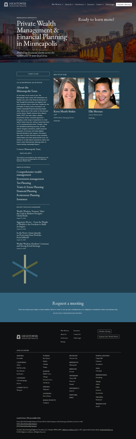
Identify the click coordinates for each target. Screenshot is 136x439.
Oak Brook (46, 383)
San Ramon (20, 374)
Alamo (19, 365)
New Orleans (47, 396)
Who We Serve (65, 331)
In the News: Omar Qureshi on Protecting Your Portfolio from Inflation (29, 235)
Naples (45, 361)
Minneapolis (73, 365)
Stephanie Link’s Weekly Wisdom (108, 337)
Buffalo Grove (47, 374)
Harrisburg (99, 377)
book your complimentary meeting (67, 313)
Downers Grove (47, 380)
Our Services (64, 338)
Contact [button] (99, 4)
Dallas (97, 387)
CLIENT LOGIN (33, 74)
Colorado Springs (22, 380)
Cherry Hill (72, 378)
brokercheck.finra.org (106, 430)
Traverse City (73, 358)
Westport (19, 390)
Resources (90, 4)
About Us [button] (68, 4)
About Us (63, 334)
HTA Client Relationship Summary (27, 424)
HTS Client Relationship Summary (27, 426)
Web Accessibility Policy (34, 418)
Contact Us (77, 334)
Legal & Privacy (21, 418)
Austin (98, 384)
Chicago (45, 377)
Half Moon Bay (21, 368)
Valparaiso (46, 389)
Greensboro (99, 364)
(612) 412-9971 (26, 153)
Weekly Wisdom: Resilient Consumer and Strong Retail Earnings (33, 244)
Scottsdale (20, 358)
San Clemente (21, 371)
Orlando (45, 364)
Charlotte (99, 361)
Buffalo (71, 397)
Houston (98, 390)
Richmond (99, 400)
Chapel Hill (99, 358)
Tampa (45, 367)
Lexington (46, 403)
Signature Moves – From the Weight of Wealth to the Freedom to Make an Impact (32, 224)
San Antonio (99, 393)
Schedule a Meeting (124, 4)
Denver (19, 383)
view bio (57, 121)
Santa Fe (71, 391)
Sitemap (63, 342)
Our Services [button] (79, 4)
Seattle (98, 406)
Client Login (109, 4)
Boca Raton (46, 358)
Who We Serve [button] (56, 4)
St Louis (71, 372)
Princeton (72, 381)
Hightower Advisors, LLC (70, 430)
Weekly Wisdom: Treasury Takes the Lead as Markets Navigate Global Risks (30, 213)
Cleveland (99, 371)
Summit (71, 384)
